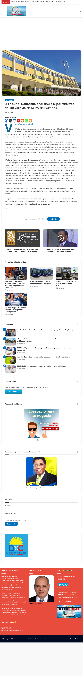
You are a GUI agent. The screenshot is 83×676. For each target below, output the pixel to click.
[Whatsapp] (26, 120)
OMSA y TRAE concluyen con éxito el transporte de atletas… (66, 284)
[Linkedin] (14, 120)
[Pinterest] (18, 120)
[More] (30, 120)
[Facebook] (6, 120)
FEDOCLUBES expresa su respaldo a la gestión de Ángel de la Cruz (41, 366)
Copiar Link (53, 219)
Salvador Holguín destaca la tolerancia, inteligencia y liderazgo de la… (15, 310)
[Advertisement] (41, 34)
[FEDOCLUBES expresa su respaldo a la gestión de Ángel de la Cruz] (10, 369)
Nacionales (9, 100)
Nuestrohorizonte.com (21, 639)
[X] (10, 120)
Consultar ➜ (13, 392)
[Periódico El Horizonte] (16, 11)
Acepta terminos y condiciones (16, 521)
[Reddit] (22, 120)
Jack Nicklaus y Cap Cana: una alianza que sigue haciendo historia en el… (44, 357)
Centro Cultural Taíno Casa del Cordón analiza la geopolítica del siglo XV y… (45, 330)
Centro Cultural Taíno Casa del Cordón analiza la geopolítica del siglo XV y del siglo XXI (37, 1)
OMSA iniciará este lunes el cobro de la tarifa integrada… (41, 283)
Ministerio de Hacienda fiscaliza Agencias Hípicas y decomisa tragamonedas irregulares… (15, 285)
